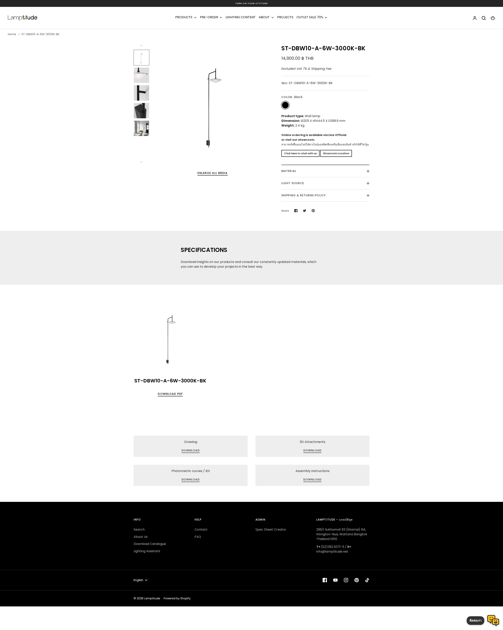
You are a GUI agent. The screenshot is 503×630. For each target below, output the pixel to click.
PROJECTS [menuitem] (285, 17)
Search (139, 529)
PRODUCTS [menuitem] (183, 17)
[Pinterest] (356, 580)
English (138, 580)
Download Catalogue (150, 544)
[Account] (474, 18)
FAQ (198, 536)
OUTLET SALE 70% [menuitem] (309, 17)
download (312, 450)
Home (12, 34)
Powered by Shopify (177, 598)
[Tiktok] (367, 580)
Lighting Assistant (147, 551)
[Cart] (492, 18)
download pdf (170, 394)
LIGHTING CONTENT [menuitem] (241, 17)
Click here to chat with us (300, 153)
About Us (141, 536)
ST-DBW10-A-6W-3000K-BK (40, 34)
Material (288, 171)
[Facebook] (324, 580)
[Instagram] (346, 580)
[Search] (483, 18)
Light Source (292, 183)
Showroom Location (336, 153)
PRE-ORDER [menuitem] (209, 17)
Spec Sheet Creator (270, 529)
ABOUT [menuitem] (264, 17)
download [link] (191, 450)
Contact (201, 529)
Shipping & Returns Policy (303, 195)
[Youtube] (335, 580)
